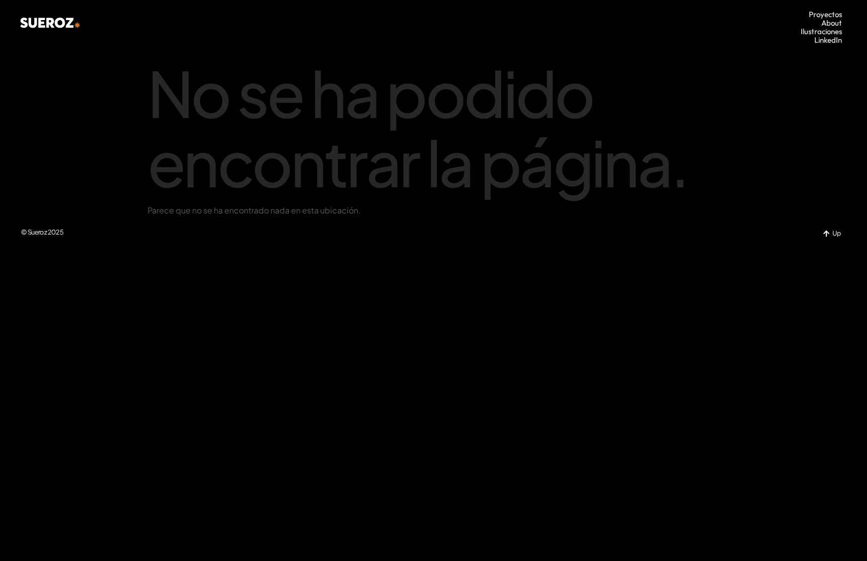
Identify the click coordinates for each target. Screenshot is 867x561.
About (831, 23)
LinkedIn (828, 40)
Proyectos (825, 14)
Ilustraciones (821, 31)
